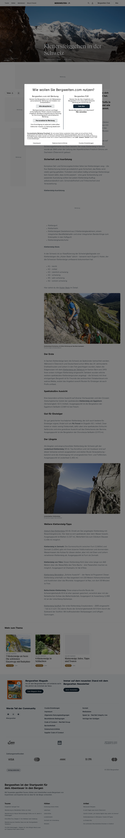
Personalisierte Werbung (45, 120)
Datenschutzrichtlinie (59, 143)
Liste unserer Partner (82, 137)
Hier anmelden (81, 112)
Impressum (37, 143)
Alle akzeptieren (45, 106)
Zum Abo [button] (81, 106)
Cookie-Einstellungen (86, 143)
